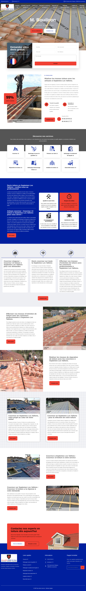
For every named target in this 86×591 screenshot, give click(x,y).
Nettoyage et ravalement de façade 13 (44, 6)
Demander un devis (32, 543)
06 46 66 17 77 (16, 1)
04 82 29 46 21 (5, 1)
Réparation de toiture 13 (55, 6)
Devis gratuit (11, 235)
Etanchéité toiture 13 (82, 6)
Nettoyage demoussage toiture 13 (65, 7)
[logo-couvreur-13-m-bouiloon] (7, 7)
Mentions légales (49, 588)
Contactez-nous (49, 30)
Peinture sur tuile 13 (35, 6)
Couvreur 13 (17, 6)
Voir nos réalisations (36, 30)
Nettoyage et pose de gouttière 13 (25, 6)
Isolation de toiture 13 (74, 6)
